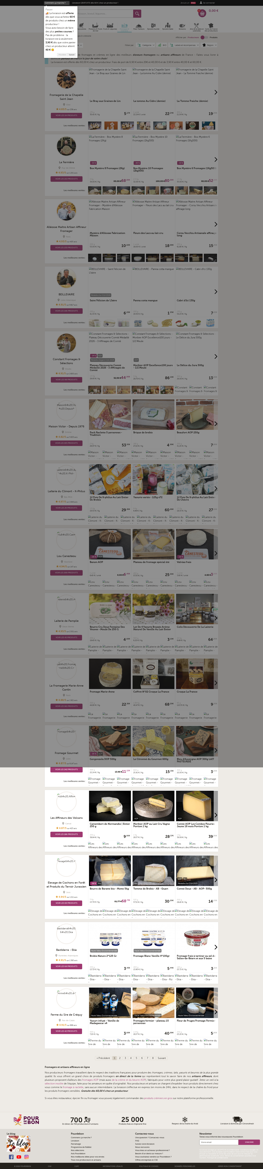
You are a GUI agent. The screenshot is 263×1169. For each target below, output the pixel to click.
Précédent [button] (62, 55)
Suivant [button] (71, 55)
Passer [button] (49, 9)
